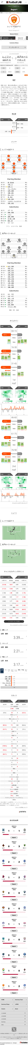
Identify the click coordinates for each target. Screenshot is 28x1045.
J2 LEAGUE (3, 1016)
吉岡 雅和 (11, 191)
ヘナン (9, 214)
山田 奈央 (11, 272)
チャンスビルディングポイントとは (18, 625)
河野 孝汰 (11, 203)
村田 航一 (11, 268)
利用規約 (2, 1033)
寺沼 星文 (11, 285)
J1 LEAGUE (3, 1013)
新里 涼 (10, 302)
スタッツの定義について (21, 807)
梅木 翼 (10, 221)
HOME (1, 12)
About (16, 1008)
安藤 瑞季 (11, 287)
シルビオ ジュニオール (14, 201)
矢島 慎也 (11, 199)
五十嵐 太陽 (11, 218)
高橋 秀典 (11, 212)
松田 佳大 (11, 270)
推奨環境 (7, 1033)
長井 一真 (11, 298)
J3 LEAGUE (3, 1019)
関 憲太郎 (11, 182)
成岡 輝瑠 (11, 216)
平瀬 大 (10, 184)
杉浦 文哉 (11, 279)
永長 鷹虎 (11, 304)
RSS (26, 75)
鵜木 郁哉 (11, 281)
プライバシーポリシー (13, 1033)
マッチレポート (14, 47)
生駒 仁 (10, 186)
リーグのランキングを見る (14, 621)
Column (3, 1008)
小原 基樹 (11, 283)
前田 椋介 (11, 300)
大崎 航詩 (11, 274)
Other (2, 1024)
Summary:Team (19, 999)
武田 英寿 (11, 277)
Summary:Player (5, 1004)
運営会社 (21, 1033)
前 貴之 (10, 197)
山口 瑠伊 (11, 266)
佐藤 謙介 (11, 193)
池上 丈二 (11, 195)
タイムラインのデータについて (19, 503)
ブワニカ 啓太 (12, 306)
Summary (3, 1021)
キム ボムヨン (12, 189)
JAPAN (16, 1004)
